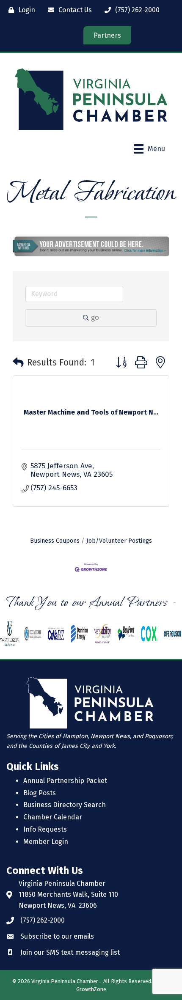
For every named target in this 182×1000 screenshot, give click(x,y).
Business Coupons (55, 540)
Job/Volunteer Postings (119, 540)
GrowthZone (91, 989)
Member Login (45, 842)
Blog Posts (39, 793)
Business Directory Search (64, 805)
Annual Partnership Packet (65, 781)
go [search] (95, 317)
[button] (18, 363)
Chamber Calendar (52, 817)
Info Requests (45, 829)
